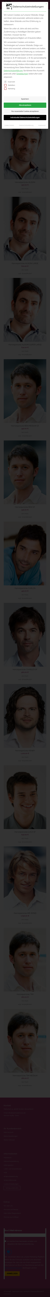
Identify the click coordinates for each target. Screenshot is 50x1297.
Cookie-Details (9, 125)
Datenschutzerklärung (13, 71)
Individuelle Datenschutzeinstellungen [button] (25, 117)
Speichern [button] (25, 99)
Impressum (42, 125)
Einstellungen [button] (22, 74)
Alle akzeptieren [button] (25, 105)
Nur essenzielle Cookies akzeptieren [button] (25, 111)
